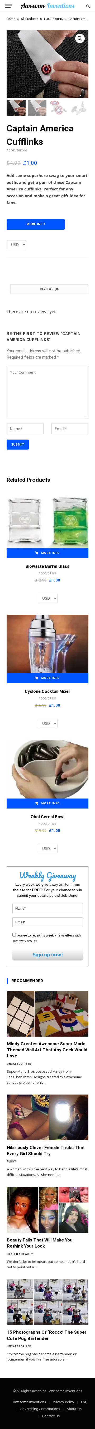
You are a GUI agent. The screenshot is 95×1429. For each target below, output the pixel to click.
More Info (35, 224)
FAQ (84, 1402)
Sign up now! (48, 954)
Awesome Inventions (29, 1402)
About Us (74, 1408)
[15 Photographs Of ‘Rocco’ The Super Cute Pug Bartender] (47, 1302)
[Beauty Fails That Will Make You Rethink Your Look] (47, 1210)
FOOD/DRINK (53, 19)
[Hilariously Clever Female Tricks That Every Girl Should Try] (47, 1117)
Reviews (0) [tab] (49, 289)
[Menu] (8, 6)
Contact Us (51, 1415)
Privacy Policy (63, 1402)
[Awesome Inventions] (47, 6)
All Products (29, 19)
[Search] (87, 6)
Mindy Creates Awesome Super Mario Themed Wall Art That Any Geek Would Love (47, 1049)
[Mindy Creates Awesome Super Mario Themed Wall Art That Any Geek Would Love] (47, 1014)
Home (11, 19)
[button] (80, 38)
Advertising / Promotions (40, 1408)
